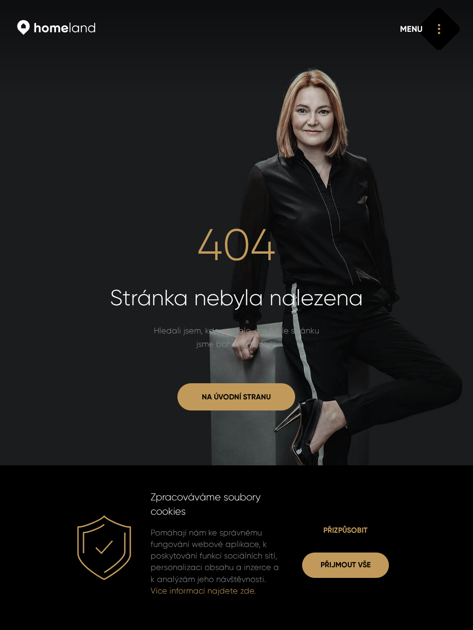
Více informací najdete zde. (203, 590)
